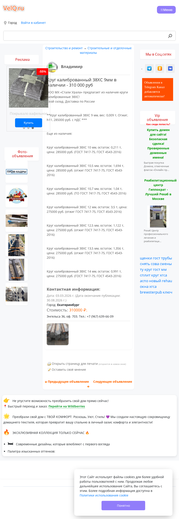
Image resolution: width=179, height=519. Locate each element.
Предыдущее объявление (68, 381)
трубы (166, 257)
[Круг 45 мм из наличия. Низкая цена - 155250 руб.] (16, 269)
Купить (28, 122)
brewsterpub (151, 292)
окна (144, 286)
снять (145, 263)
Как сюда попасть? (158, 124)
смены (166, 263)
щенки (146, 257)
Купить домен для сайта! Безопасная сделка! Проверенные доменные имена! (158, 143)
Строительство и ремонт (64, 48)
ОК (160, 69)
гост (156, 257)
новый (155, 280)
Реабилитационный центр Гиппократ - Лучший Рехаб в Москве (160, 189)
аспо (144, 280)
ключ (167, 292)
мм (164, 269)
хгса (163, 275)
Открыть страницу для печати (75, 364)
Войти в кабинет (33, 23)
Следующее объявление (112, 381)
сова (155, 263)
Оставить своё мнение (69, 369)
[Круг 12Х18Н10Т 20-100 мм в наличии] (16, 220)
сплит (145, 275)
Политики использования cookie (104, 495)
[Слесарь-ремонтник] (16, 171)
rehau (167, 280)
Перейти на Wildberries (66, 406)
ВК (170, 69)
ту (142, 269)
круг (148, 269)
